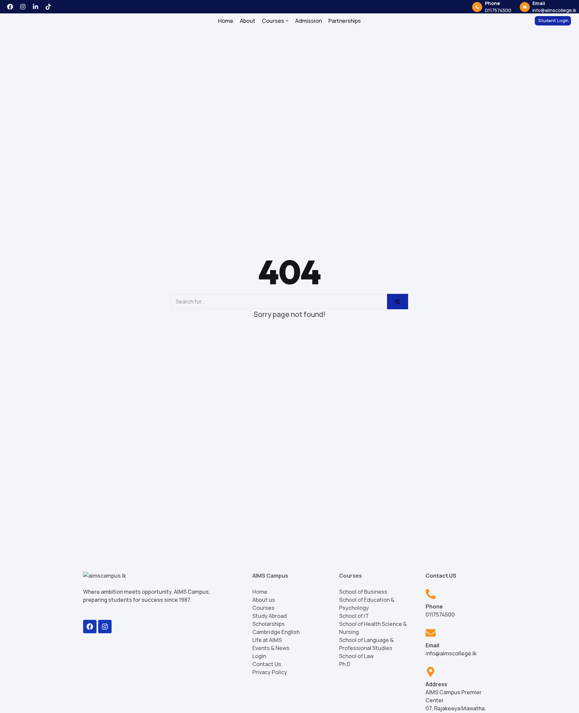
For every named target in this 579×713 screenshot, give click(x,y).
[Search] (397, 306)
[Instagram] (105, 631)
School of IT (354, 620)
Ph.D (344, 668)
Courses (263, 612)
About (247, 22)
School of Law (356, 660)
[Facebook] (89, 631)
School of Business (363, 596)
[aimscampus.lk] (24, 23)
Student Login (553, 22)
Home (225, 22)
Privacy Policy (269, 676)
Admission (308, 22)
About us (263, 604)
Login (259, 660)
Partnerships (344, 22)
